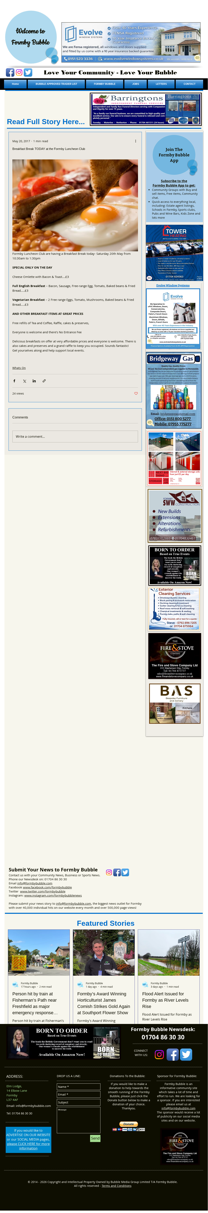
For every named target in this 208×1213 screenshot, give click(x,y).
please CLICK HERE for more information (28, 1146)
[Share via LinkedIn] (34, 381)
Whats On (19, 368)
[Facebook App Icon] (10, 72)
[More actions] (135, 141)
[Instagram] (19, 72)
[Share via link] (44, 381)
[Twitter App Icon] (28, 72)
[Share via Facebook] (14, 381)
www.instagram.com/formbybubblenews (53, 895)
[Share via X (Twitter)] (24, 381)
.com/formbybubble (58, 887)
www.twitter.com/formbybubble (42, 891)
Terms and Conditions (116, 1186)
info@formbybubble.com (34, 883)
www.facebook (33, 887)
